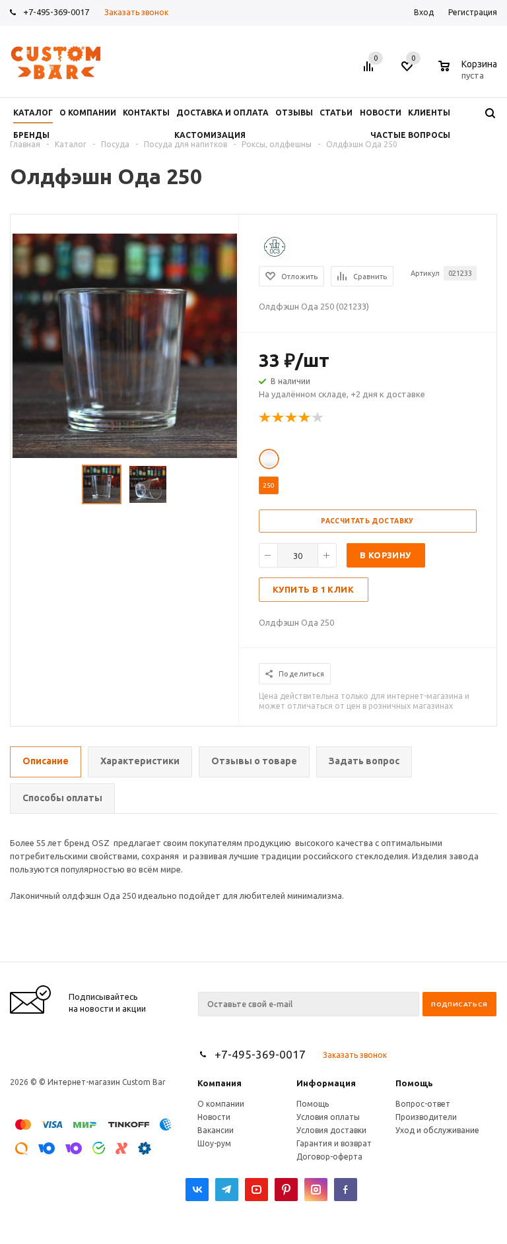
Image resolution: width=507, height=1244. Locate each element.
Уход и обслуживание (437, 1130)
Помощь (414, 1083)
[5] (318, 417)
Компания (219, 1083)
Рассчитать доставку (367, 521)
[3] (291, 417)
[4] (305, 417)
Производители (426, 1117)
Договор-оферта (329, 1156)
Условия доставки (331, 1130)
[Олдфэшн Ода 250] (125, 344)
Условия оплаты (328, 1117)
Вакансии (215, 1130)
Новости (213, 1117)
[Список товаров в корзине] (469, 73)
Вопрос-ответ (422, 1103)
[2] (278, 417)
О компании (220, 1103)
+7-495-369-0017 (56, 11)
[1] (265, 417)
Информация (326, 1083)
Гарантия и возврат (334, 1143)
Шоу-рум (214, 1143)
